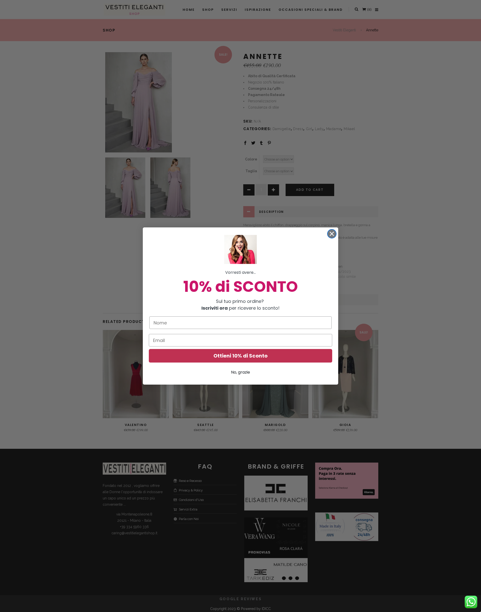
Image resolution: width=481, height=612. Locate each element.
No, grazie (240, 372)
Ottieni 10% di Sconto (240, 355)
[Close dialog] (331, 233)
